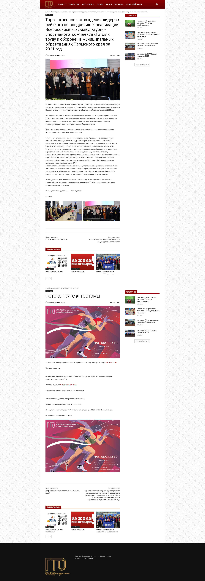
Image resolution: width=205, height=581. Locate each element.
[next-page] (50, 278)
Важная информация (77, 271)
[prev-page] (46, 278)
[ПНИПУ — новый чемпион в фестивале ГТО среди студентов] (108, 262)
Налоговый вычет (134, 4)
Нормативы (74, 4)
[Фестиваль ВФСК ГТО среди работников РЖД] (130, 56)
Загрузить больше (141, 65)
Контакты (119, 4)
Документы (87, 4)
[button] (157, 4)
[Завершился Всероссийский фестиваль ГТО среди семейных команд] (130, 23)
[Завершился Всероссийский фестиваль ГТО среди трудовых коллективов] (130, 35)
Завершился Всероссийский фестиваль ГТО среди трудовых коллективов (148, 34)
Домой (47, 12)
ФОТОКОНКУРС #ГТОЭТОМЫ (56, 240)
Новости (62, 4)
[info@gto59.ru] (46, 55)
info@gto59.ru (54, 55)
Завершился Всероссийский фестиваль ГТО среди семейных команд (146, 23)
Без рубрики (55, 12)
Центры (100, 4)
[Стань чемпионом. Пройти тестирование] (57, 262)
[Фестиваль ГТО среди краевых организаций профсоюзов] (130, 46)
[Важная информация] (82, 262)
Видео (109, 4)
